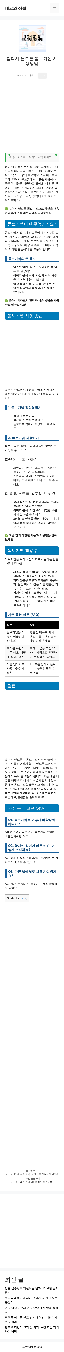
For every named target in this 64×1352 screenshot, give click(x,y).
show (23, 898)
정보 (32, 1170)
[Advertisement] (32, 117)
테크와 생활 (15, 8)
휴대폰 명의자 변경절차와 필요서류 (34, 1182)
